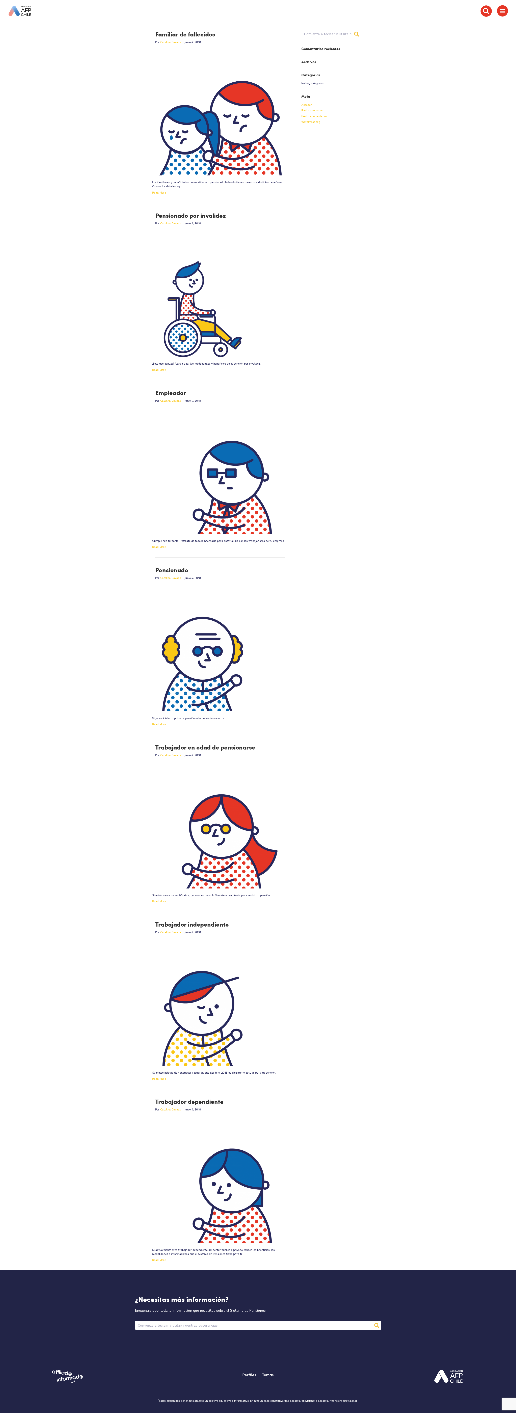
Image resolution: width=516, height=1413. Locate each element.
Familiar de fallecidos (185, 34)
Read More (159, 192)
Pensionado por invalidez (190, 215)
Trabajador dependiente (189, 1101)
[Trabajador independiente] (217, 1002)
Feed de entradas (312, 110)
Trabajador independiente (192, 924)
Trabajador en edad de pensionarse (205, 747)
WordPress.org (310, 122)
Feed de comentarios (314, 116)
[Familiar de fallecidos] (217, 112)
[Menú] (502, 11)
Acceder (306, 105)
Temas (268, 1375)
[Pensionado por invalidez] (217, 293)
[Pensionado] (217, 647)
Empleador (170, 392)
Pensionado (171, 569)
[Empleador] (217, 470)
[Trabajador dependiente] (217, 1179)
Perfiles (249, 1375)
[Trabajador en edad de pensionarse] (217, 825)
